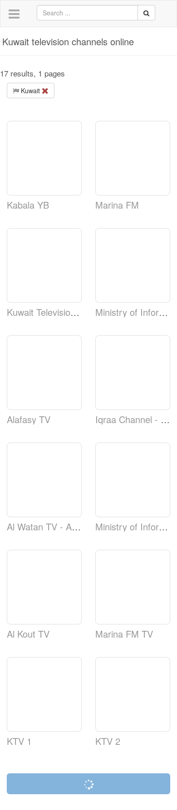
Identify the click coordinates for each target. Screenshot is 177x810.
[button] (14, 14)
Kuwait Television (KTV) (54, 312)
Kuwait (30, 90)
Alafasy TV (28, 419)
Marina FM (117, 204)
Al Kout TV (28, 633)
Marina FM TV (124, 633)
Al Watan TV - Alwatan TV (59, 526)
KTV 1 (19, 741)
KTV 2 (107, 741)
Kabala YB (28, 204)
